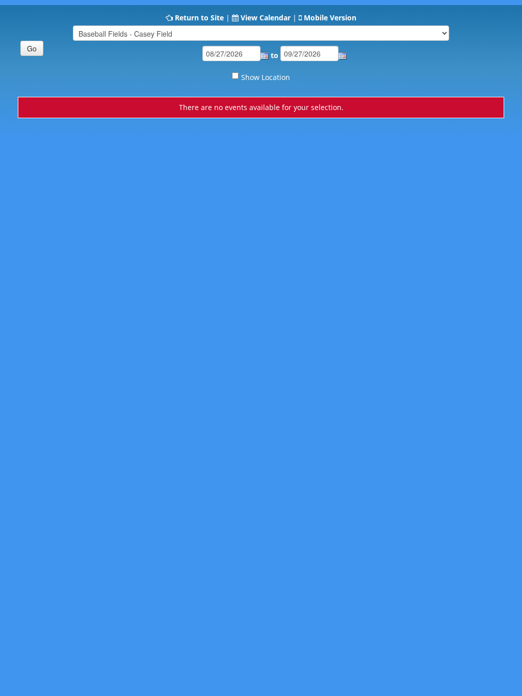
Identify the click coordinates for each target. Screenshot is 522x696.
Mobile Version (330, 17)
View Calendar (266, 17)
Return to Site (199, 17)
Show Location (265, 77)
